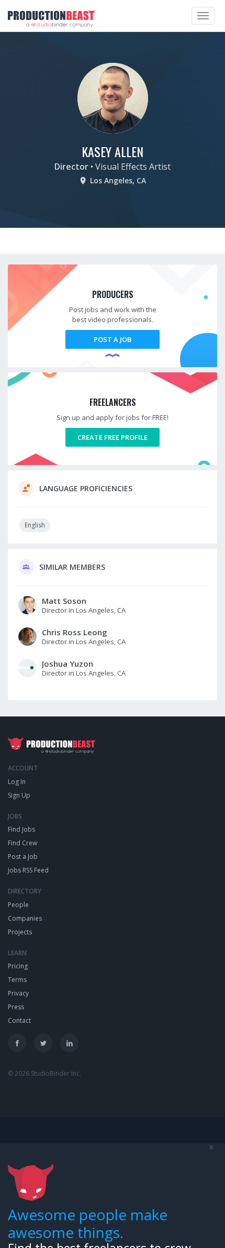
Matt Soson (64, 600)
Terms (17, 979)
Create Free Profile (112, 437)
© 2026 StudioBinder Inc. (44, 1073)
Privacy (18, 993)
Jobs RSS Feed (28, 870)
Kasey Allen (112, 151)
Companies (25, 918)
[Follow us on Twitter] (43, 1043)
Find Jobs (21, 829)
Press (16, 1006)
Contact (19, 1020)
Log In (17, 781)
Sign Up (19, 795)
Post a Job (112, 339)
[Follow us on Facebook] (17, 1043)
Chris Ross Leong (74, 632)
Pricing (18, 966)
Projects (20, 931)
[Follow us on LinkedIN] (69, 1043)
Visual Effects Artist (133, 166)
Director (71, 166)
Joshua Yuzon (67, 663)
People (18, 904)
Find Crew (22, 842)
